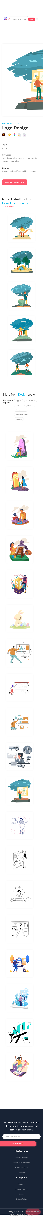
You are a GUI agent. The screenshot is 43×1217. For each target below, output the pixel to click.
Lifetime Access (22, 1157)
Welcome (19, 419)
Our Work (21, 1172)
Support (18, 401)
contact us (33, 1212)
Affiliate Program (21, 1189)
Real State (19, 405)
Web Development (22, 414)
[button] (38, 19)
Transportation (21, 410)
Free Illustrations (21, 1167)
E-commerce (30, 401)
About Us (21, 1184)
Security (30, 405)
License (21, 1194)
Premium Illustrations (21, 1162)
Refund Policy (21, 1199)
